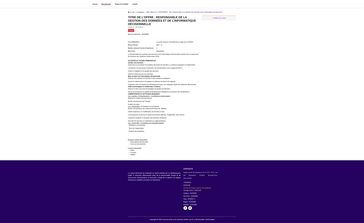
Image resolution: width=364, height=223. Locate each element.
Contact (135, 4)
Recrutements (106, 4)
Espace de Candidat (121, 4)
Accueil (94, 4)
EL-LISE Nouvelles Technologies (203, 219)
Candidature (140, 12)
